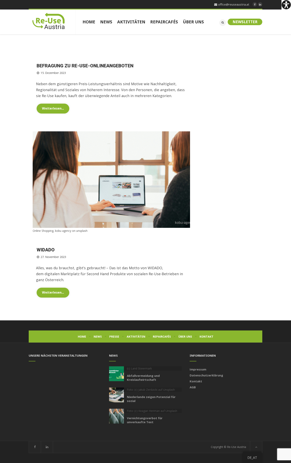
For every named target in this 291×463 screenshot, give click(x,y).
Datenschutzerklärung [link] (206, 375)
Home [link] (82, 336)
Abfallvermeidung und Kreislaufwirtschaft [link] (143, 378)
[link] (286, 5)
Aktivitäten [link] (136, 336)
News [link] (98, 336)
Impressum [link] (198, 369)
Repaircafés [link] (162, 336)
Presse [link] (114, 336)
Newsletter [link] (245, 21)
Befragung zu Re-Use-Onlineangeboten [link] (85, 65)
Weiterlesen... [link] (53, 108)
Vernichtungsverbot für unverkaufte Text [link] (145, 420)
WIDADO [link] (46, 249)
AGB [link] (193, 387)
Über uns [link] (185, 336)
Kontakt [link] (206, 336)
